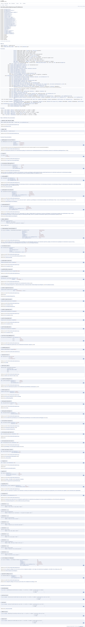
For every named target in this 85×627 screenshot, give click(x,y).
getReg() (49, 241)
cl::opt (4, 112)
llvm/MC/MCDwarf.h (7, 28)
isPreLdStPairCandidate (17, 73)
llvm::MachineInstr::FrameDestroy (12, 172)
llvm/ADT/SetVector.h (7, 13)
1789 (7, 211)
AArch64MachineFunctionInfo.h (9, 10)
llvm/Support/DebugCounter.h (9, 32)
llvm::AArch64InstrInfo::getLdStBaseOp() (11, 417)
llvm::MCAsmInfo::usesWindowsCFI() (59, 499)
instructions (35, 50)
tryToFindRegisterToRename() (33, 242)
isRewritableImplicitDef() (77, 184)
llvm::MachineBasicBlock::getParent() (32, 241)
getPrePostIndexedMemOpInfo (18, 74)
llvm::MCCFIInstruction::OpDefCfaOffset (74, 490)
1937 (7, 567)
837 (6, 406)
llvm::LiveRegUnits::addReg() (9, 569)
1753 (7, 182)
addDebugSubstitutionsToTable (18, 86)
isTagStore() (30, 344)
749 (6, 436)
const (19, 63)
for (49, 61)
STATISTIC (15, 50)
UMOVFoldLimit (13, 113)
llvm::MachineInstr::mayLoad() (67, 241)
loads (32, 56)
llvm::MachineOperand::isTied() (5, 185)
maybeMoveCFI (16, 103)
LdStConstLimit (13, 112)
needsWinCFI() (37, 173)
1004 (7, 148)
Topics (10, 3)
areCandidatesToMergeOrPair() (10, 284)
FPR (19, 542)
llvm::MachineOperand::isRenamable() (67, 184)
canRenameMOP (16, 94)
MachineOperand (9, 75)
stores (35, 55)
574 (6, 322)
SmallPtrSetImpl (53, 97)
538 (6, 264)
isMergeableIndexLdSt (17, 81)
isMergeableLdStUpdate (17, 80)
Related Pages (6, 3)
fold (21, 113)
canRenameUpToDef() (8, 186)
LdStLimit (32, 214)
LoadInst (25, 68)
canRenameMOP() (22, 213)
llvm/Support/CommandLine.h (8, 30)
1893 (7, 198)
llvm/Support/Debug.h (7, 31)
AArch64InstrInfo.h (7, 9)
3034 (7, 273)
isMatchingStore (16, 68)
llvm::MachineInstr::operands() (47, 150)
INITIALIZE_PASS (16, 62)
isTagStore (15, 63)
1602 (7, 477)
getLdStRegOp (16, 75)
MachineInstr (22, 63)
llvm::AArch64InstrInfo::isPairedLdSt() (13, 283)
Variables (84, 6)
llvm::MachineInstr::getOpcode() (56, 172)
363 (6, 303)
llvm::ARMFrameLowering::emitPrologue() (23, 500)
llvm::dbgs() (6, 184)
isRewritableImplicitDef (18, 82)
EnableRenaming (13, 114)
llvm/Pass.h (6, 29)
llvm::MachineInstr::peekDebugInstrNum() (58, 150)
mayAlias (15, 91)
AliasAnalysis (42, 91)
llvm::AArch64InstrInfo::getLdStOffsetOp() (24, 386)
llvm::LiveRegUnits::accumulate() (10, 199)
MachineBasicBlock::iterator (8, 103)
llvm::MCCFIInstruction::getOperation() (49, 490)
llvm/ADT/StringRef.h (7, 16)
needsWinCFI (15, 92)
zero (32, 55)
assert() (6, 172)
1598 (7, 158)
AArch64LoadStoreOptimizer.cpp (14, 124)
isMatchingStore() (33, 386)
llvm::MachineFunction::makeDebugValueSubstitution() (33, 150)
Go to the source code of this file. (5, 41)
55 (6, 133)
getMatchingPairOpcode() (47, 172)
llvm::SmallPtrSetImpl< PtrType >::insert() (53, 199)
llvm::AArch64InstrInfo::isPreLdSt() (20, 173)
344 (6, 313)
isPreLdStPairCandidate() (30, 173)
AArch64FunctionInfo (31, 80)
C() (32, 569)
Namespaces (13, 3)
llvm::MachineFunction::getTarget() (33, 499)
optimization (24, 46)
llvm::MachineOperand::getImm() (12, 386)
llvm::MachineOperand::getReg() (20, 150)
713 (6, 281)
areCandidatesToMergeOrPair (18, 93)
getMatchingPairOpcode (17, 67)
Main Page (2, 3)
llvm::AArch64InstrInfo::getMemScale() (10, 344)
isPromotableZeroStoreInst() (49, 284)
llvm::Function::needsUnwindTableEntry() (45, 499)
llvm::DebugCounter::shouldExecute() (6, 242)
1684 (7, 170)
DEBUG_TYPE (5, 45)
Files (20, 3)
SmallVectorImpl (26, 91)
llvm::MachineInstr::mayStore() (43, 214)
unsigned (62, 62)
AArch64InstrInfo (51, 93)
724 (6, 385)
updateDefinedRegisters (17, 85)
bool (54, 62)
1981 (7, 240)
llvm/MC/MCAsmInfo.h (7, 27)
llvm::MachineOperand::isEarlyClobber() (34, 184)
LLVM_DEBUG (13, 185)
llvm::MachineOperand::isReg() (56, 184)
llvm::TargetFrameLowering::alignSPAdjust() (12, 160)
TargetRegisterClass (62, 97)
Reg (36, 99)
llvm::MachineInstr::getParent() (43, 241)
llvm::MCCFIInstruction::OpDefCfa (61, 490)
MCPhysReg (10, 99)
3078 (7, 351)
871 (6, 454)
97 (6, 124)
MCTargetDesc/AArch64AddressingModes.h (10, 12)
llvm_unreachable (7, 266)
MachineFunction (26, 86)
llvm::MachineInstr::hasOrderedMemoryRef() (8, 173)
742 (6, 444)
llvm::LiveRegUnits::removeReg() (29, 581)
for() (15, 199)
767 (6, 416)
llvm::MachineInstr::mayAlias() (19, 479)
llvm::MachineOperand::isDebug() (6, 214)
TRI (45, 85)
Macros (78, 6)
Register (34, 99)
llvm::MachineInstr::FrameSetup (23, 172)
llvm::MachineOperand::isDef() (23, 184)
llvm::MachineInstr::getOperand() (10, 150)
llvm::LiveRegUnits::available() (26, 569)
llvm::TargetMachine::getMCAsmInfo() (22, 499)
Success (72, 199)
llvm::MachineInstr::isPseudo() (64, 199)
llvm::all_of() (15, 569)
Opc (64, 62)
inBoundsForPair (16, 88)
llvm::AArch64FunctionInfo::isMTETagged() (37, 417)
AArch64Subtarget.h (7, 11)
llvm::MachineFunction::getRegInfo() (56, 241)
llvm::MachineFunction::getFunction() (10, 499)
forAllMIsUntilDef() (32, 213)
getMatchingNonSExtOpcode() (38, 172)
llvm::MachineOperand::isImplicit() (46, 184)
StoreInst (34, 68)
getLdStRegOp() (30, 172)
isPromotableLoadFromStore (18, 79)
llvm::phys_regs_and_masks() (19, 581)
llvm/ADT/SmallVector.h (8, 14)
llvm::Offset (6, 362)
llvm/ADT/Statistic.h (7, 15)
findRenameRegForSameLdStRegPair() (11, 201)
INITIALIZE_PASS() (8, 126)
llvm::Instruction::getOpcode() (9, 396)
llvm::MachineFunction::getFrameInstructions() (35, 490)
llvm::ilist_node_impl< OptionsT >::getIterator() (24, 199)
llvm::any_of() (17, 213)
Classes (17, 3)
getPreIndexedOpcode (17, 69)
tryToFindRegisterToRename (18, 99)
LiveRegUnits (30, 85)
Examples (24, 3)
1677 (7, 497)
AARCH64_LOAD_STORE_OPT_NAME (9, 46)
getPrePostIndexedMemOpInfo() (10, 468)
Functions (81, 6)
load (18, 46)
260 (6, 374)
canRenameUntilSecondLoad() (9, 241)
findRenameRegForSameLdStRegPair (19, 101)
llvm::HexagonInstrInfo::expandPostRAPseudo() (12, 480)
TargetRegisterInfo (41, 85)
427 (6, 394)
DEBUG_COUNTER (16, 61)
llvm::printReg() (55, 569)
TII (54, 93)
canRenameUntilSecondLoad (18, 97)
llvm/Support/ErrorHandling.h (9, 33)
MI (25, 63)
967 (6, 254)
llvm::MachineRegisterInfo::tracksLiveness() (19, 242)
